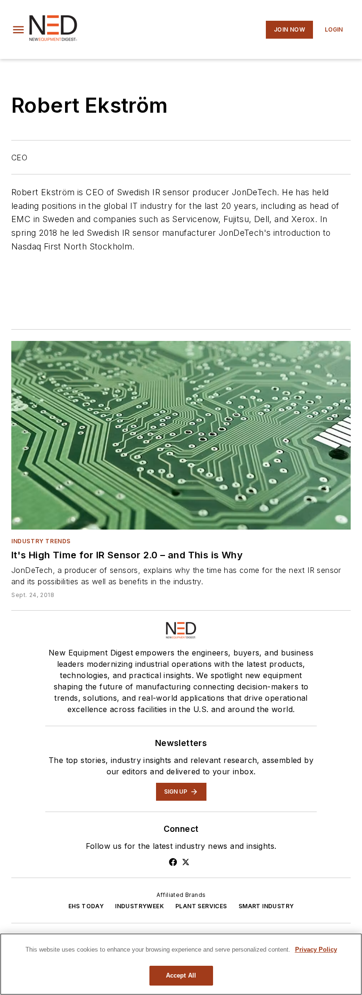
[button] (18, 30)
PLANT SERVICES (201, 906)
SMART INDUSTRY (266, 906)
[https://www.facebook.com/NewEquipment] (173, 862)
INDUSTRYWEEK (139, 906)
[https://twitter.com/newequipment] (185, 862)
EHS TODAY (86, 906)
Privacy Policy (316, 949)
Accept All (181, 975)
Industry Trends (41, 541)
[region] (181, 964)
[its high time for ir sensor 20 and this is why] (181, 435)
